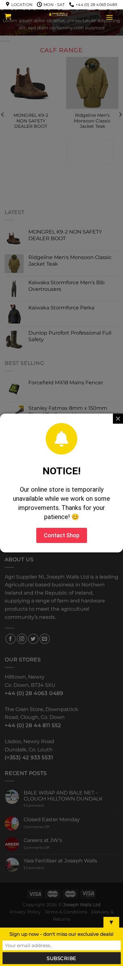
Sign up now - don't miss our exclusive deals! (61, 934)
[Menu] (109, 17)
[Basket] (8, 16)
